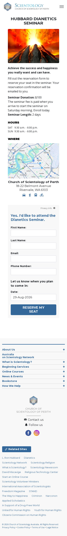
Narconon (51, 496)
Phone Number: (21, 266)
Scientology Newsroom (44, 467)
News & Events (12, 376)
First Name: (18, 227)
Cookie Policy (23, 527)
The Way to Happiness (15, 496)
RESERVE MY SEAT (33, 309)
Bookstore (9, 381)
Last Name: (18, 240)
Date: (14, 291)
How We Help (11, 385)
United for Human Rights (16, 510)
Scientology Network (14, 462)
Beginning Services (15, 366)
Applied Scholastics (13, 500)
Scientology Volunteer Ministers (20, 481)
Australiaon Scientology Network (18, 356)
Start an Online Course (15, 477)
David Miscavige (11, 472)
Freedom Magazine (13, 491)
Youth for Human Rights (47, 510)
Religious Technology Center (41, 472)
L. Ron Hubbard (11, 457)
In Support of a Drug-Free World (20, 505)
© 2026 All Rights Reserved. (30, 524)
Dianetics (29, 457)
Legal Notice (52, 527)
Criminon (37, 496)
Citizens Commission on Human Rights (24, 515)
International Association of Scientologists (26, 486)
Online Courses (13, 371)
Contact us (35, 419)
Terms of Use (38, 527)
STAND (33, 491)
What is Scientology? (17, 362)
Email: (15, 253)
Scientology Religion (43, 462)
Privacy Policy (8, 527)
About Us (8, 349)
